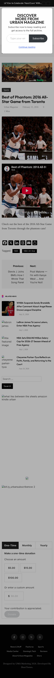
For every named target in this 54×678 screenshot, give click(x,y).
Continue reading (27, 47)
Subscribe (38, 38)
